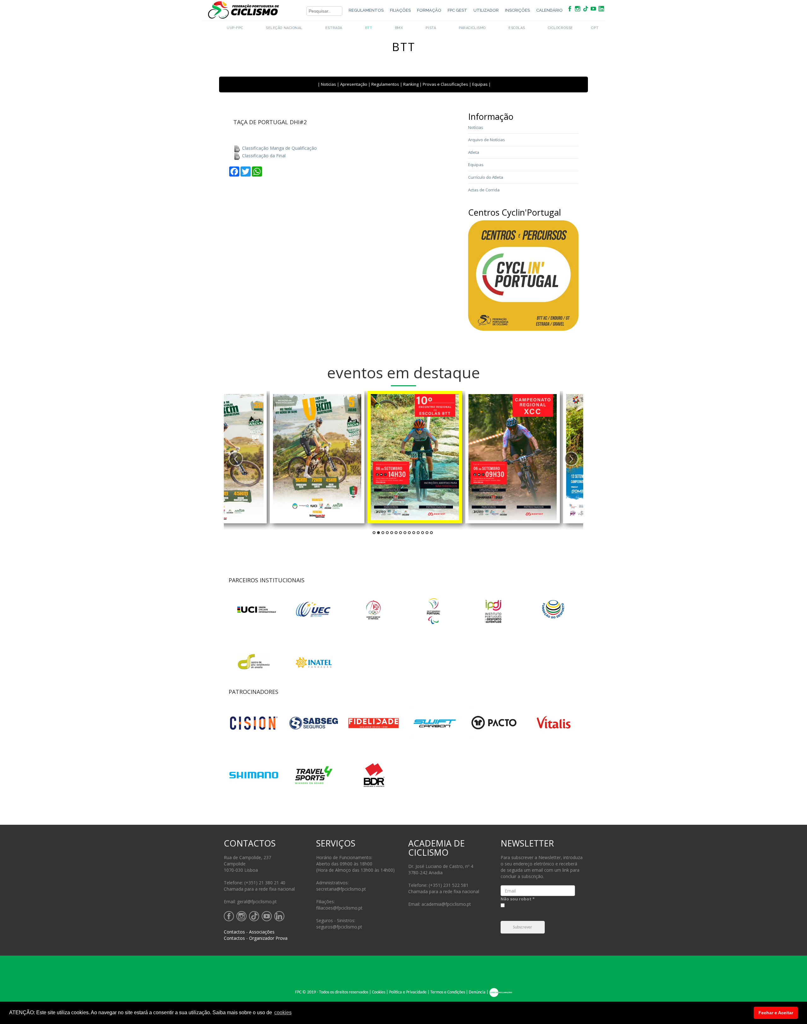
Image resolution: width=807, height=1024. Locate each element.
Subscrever (522, 927)
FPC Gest (457, 10)
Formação (429, 10)
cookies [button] (283, 1012)
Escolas (516, 28)
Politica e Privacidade (408, 992)
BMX (399, 28)
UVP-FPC (235, 28)
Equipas (480, 84)
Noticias (328, 84)
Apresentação (353, 84)
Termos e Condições (447, 992)
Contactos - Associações (249, 932)
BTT (368, 28)
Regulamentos (366, 10)
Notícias (475, 127)
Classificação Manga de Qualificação (279, 148)
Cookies (378, 992)
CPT (594, 28)
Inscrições (517, 10)
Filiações (400, 10)
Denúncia (477, 992)
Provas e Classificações (445, 84)
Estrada (333, 28)
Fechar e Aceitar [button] (775, 1012)
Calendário (549, 10)
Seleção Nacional (284, 28)
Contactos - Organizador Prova (255, 938)
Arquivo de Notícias (486, 140)
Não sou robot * (518, 899)
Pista (431, 28)
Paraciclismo (472, 28)
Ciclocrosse (560, 28)
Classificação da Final (263, 156)
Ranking (411, 84)
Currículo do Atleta (485, 177)
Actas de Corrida (484, 190)
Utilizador (486, 10)
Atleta (473, 152)
